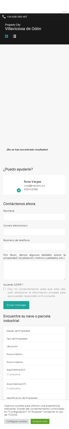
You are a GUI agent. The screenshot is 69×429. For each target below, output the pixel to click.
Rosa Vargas (32, 181)
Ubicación (12, 346)
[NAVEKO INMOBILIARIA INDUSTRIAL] (34, 9)
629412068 (31, 189)
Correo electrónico (15, 225)
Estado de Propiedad (18, 330)
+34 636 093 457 (17, 16)
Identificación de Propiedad (22, 398)
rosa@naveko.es (34, 185)
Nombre (8, 210)
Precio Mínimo (14, 354)
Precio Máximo (15, 362)
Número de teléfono (16, 240)
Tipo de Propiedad (17, 338)
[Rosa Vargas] (13, 190)
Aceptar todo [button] (40, 421)
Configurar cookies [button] (16, 421)
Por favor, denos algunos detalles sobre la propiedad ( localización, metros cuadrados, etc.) (34, 256)
